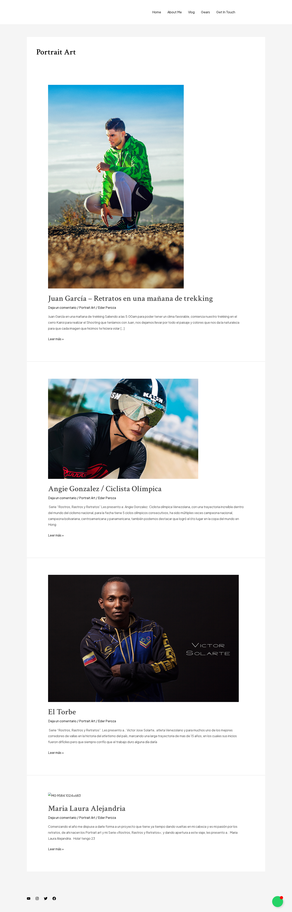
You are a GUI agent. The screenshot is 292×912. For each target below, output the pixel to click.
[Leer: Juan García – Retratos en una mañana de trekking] (116, 186)
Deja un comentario (62, 307)
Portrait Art (87, 307)
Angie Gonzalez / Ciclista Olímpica (105, 489)
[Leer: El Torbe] (143, 638)
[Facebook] (54, 898)
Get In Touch (225, 12)
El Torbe (62, 712)
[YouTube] (28, 898)
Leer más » (56, 338)
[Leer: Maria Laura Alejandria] (64, 795)
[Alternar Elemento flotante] (277, 901)
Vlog (191, 12)
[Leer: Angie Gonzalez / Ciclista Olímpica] (123, 428)
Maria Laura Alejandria (87, 808)
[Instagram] (37, 898)
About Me (174, 12)
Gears (205, 12)
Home (156, 12)
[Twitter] (45, 898)
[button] (253, 12)
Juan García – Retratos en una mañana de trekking (130, 298)
